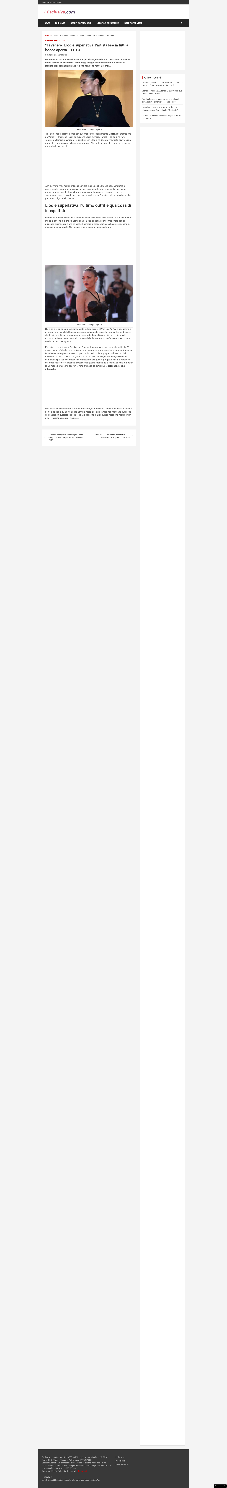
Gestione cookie (220, 1486)
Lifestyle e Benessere (108, 23)
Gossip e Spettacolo (80, 23)
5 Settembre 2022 (52, 55)
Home (48, 36)
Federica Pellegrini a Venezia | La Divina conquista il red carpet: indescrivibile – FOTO (65, 437)
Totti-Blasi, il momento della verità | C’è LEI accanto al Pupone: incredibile (112, 436)
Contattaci (82, 1471)
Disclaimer (120, 1461)
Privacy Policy (121, 1464)
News (47, 23)
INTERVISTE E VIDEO (133, 23)
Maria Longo (66, 55)
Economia (60, 23)
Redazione (120, 1457)
